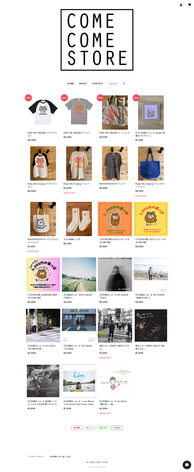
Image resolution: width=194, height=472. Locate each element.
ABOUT (83, 83)
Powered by (94, 467)
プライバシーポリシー (36, 457)
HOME (70, 83)
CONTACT (97, 83)
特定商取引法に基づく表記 (60, 457)
